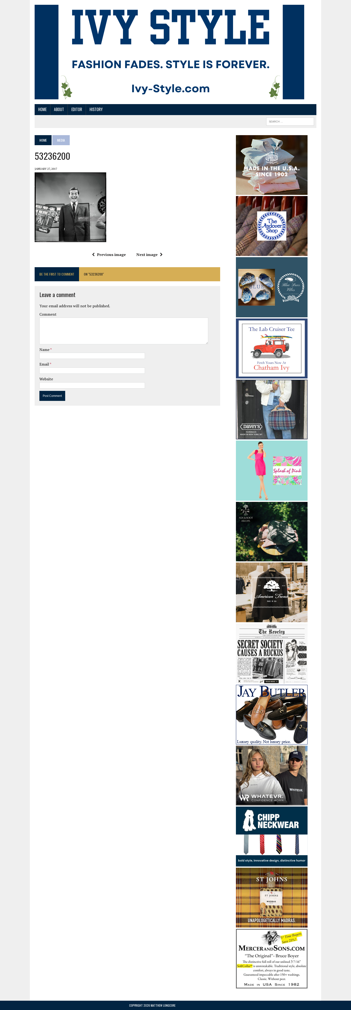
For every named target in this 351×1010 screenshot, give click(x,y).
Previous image (111, 254)
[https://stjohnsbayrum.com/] (272, 924)
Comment (48, 314)
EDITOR (76, 109)
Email (44, 364)
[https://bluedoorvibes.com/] (272, 314)
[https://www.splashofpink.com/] (272, 497)
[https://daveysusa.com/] (272, 436)
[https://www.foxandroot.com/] (272, 558)
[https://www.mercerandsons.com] (272, 985)
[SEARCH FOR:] (290, 121)
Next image (147, 254)
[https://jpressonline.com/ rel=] (272, 191)
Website (46, 379)
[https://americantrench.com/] (272, 619)
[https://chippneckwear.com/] (272, 863)
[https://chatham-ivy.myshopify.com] (272, 375)
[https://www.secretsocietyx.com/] (272, 680)
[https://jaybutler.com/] (272, 741)
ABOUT (59, 109)
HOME (42, 109)
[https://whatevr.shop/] (272, 802)
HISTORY (96, 109)
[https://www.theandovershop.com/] (272, 252)
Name (44, 349)
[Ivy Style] (169, 52)
